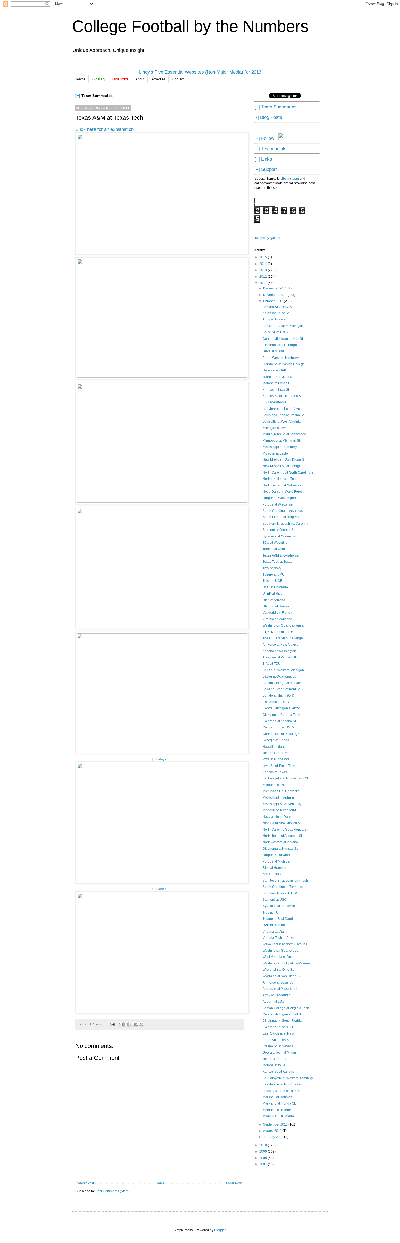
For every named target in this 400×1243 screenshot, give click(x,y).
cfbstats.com (290, 178)
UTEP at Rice (272, 593)
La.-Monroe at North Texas (282, 1084)
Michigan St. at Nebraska (281, 791)
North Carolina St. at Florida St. (285, 829)
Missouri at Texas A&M (279, 810)
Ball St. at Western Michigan (283, 670)
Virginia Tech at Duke (278, 938)
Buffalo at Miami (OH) (278, 695)
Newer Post (85, 1183)
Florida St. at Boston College (284, 364)
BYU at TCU (272, 664)
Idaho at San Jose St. (278, 377)
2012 (263, 277)
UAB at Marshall (275, 925)
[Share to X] (131, 1024)
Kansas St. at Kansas (278, 1071)
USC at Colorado (275, 587)
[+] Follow (264, 138)
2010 (263, 1145)
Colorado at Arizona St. (280, 721)
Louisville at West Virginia (282, 422)
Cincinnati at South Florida (282, 1021)
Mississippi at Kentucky (280, 447)
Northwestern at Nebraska (282, 485)
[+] (77, 95)
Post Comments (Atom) (113, 1191)
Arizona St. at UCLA (277, 307)
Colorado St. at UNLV (278, 727)
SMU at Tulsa (272, 874)
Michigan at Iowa (275, 428)
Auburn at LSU (273, 1001)
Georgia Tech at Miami (279, 1052)
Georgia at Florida (276, 740)
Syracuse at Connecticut (281, 536)
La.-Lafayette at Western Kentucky (288, 1078)
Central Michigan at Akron (282, 708)
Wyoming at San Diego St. (282, 976)
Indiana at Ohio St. (276, 383)
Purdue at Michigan (277, 861)
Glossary (98, 79)
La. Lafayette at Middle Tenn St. (286, 778)
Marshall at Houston (277, 1097)
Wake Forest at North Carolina (285, 944)
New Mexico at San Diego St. (284, 460)
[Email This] (121, 1024)
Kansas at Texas (275, 772)
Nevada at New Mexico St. (282, 823)
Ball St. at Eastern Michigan (283, 326)
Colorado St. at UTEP (278, 1027)
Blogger (220, 1230)
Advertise (158, 79)
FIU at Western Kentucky (281, 358)
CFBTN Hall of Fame (278, 632)
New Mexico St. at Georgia (282, 466)
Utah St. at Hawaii (276, 606)
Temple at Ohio (274, 549)
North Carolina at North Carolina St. (289, 472)
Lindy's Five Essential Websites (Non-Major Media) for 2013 (200, 72)
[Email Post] (111, 1024)
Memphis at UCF (275, 785)
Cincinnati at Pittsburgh (280, 345)
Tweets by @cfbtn (267, 238)
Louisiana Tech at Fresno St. (283, 415)
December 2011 (275, 288)
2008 (263, 1158)
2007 (263, 1164)
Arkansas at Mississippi (280, 989)
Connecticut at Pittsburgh (281, 734)
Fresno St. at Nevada (278, 1046)
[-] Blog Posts (268, 117)
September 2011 (275, 1124)
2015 (263, 257)
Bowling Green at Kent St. (281, 689)
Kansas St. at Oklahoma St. (283, 396)
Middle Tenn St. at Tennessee (284, 434)
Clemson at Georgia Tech (281, 715)
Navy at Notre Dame (278, 817)
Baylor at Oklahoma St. (279, 676)
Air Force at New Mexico (281, 644)
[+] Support (265, 169)
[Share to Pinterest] (141, 1024)
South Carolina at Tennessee (284, 887)
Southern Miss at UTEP (280, 893)
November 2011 (275, 295)
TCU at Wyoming (275, 543)
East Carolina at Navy (279, 1033)
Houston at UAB (274, 370)
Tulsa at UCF (272, 581)
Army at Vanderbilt (276, 995)
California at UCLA (276, 702)
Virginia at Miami (275, 931)
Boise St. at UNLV (276, 332)
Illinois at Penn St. (276, 753)
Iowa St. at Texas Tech (279, 766)
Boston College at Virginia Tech (286, 1008)
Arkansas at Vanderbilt (279, 657)
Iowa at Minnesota (276, 759)
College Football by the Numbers (190, 26)
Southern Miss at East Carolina (285, 523)
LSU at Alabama (275, 402)
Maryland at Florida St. (279, 1103)
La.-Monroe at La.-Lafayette (283, 409)
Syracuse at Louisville (279, 906)
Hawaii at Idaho (274, 747)
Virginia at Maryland (277, 619)
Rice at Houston (274, 868)
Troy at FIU (271, 912)
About (140, 79)
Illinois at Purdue (275, 1059)
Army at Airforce (274, 319)
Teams (80, 79)
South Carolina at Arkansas (283, 511)
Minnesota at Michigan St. (282, 441)
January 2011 (273, 1137)
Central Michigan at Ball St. (283, 1014)
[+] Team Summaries (275, 107)
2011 (263, 283)
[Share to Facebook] (136, 1024)
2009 (263, 1151)
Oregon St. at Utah (276, 855)
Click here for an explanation (104, 129)
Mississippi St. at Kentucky (282, 804)
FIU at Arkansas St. (276, 1040)
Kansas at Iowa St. (276, 390)
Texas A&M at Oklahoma (281, 555)
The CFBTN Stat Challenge (283, 638)
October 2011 (273, 301)
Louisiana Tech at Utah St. (282, 1091)
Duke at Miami (273, 351)
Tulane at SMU (274, 574)
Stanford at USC (275, 900)
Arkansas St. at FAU (277, 313)
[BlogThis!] (126, 1024)
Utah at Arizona (274, 600)
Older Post (234, 1183)
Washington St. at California (283, 625)
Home (160, 1183)
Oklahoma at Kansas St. (280, 849)
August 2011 (272, 1131)
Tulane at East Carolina (280, 919)
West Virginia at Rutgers (280, 957)
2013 (263, 270)
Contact (178, 79)
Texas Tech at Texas (277, 562)
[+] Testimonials (270, 148)
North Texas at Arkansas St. (283, 836)
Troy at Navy (272, 568)
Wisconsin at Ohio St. (278, 970)
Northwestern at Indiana (280, 842)
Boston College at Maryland (283, 683)
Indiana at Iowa (274, 1065)
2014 (263, 264)
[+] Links (263, 159)
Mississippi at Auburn (278, 798)
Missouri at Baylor (276, 453)
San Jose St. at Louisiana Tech (285, 880)
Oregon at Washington (279, 498)
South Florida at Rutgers (281, 517)
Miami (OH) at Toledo (278, 1116)
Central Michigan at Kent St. (283, 339)
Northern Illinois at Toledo (281, 479)
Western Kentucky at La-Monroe (286, 963)
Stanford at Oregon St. (279, 530)
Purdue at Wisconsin (278, 504)
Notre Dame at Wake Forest (283, 492)
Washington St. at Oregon (281, 950)
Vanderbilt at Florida (277, 613)
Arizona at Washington (279, 651)
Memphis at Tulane (277, 1110)
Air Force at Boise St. (278, 982)
